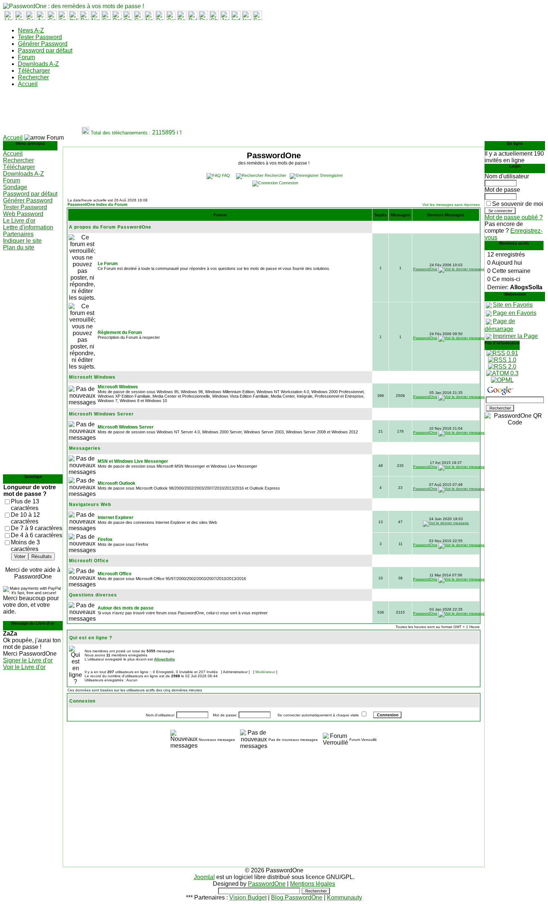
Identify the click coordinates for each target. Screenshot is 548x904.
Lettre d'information (28, 227)
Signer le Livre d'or (28, 660)
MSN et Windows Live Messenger (133, 461)
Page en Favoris (514, 313)
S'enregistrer (331, 175)
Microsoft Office (89, 560)
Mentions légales (312, 884)
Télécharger (34, 70)
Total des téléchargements (114, 133)
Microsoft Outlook (116, 483)
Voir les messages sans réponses (451, 205)
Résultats (41, 556)
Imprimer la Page (515, 336)
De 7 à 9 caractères (36, 528)
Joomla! (204, 877)
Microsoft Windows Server (101, 414)
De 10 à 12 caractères (25, 518)
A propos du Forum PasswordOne (110, 227)
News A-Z (31, 30)
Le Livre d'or (19, 220)
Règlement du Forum (120, 332)
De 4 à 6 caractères (36, 535)
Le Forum (108, 263)
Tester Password (40, 37)
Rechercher (33, 77)
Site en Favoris (513, 305)
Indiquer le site (22, 241)
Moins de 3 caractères (25, 545)
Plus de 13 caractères (25, 504)
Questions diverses (93, 595)
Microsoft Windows (92, 377)
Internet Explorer (115, 517)
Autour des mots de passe (126, 608)
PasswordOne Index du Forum (97, 204)
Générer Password (42, 44)
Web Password (23, 214)
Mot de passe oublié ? (514, 217)
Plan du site (18, 247)
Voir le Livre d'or (24, 667)
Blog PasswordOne (296, 897)
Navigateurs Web (90, 504)
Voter (19, 556)
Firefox (105, 539)
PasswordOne (425, 269)
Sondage (15, 187)
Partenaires (18, 234)
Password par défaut (45, 50)
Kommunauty (344, 897)
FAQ (226, 175)
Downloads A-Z (38, 64)
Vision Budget (248, 897)
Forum (26, 57)
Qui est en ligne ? (90, 637)
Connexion (288, 183)
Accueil (28, 84)
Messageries (85, 448)
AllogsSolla (164, 659)
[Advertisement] (138, 110)
